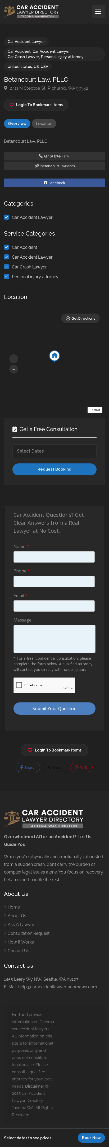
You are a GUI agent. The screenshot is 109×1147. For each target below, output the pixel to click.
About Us (17, 915)
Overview (17, 123)
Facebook (56, 183)
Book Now (91, 1138)
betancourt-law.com (57, 166)
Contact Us (18, 950)
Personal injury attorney (62, 57)
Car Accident (19, 51)
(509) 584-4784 (56, 156)
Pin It (83, 768)
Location (44, 123)
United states (20, 66)
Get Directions (83, 318)
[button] (13, 358)
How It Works (21, 942)
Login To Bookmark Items (58, 750)
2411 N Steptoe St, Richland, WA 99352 (48, 88)
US (36, 66)
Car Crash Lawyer (23, 57)
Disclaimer (34, 1086)
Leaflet (95, 410)
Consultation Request (28, 933)
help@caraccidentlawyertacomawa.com (57, 986)
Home (14, 907)
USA (44, 66)
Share (29, 768)
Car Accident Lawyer (26, 42)
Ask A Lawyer (21, 924)
